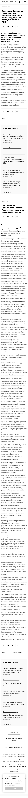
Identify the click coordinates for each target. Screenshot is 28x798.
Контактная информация (14, 738)
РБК (2, 54)
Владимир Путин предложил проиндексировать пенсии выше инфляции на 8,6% (13, 172)
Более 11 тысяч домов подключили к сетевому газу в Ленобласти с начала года (14, 693)
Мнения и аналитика (17, 652)
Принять (14, 788)
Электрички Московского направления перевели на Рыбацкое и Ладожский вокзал (12, 682)
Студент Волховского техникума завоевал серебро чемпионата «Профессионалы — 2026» (13, 670)
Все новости (7, 192)
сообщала (4, 102)
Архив (14, 741)
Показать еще (14, 733)
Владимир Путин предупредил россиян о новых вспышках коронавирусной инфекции (12, 183)
